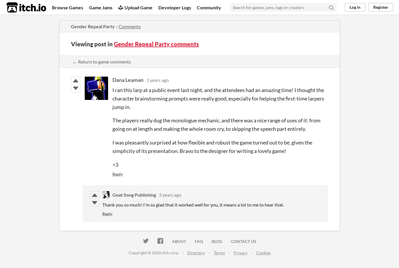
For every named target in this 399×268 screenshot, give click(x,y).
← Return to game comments (101, 61)
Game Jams (100, 7)
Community (209, 7)
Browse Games (67, 7)
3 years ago (157, 80)
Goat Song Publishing (134, 195)
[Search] (331, 7)
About (179, 241)
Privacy (240, 252)
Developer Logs (174, 7)
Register (380, 7)
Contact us (243, 241)
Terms (219, 252)
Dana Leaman (127, 80)
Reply (117, 174)
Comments (130, 26)
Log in (355, 7)
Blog (217, 241)
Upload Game (138, 7)
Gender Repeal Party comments (156, 43)
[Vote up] (75, 80)
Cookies (263, 252)
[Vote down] (75, 88)
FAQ (199, 241)
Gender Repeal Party (93, 26)
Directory (196, 252)
